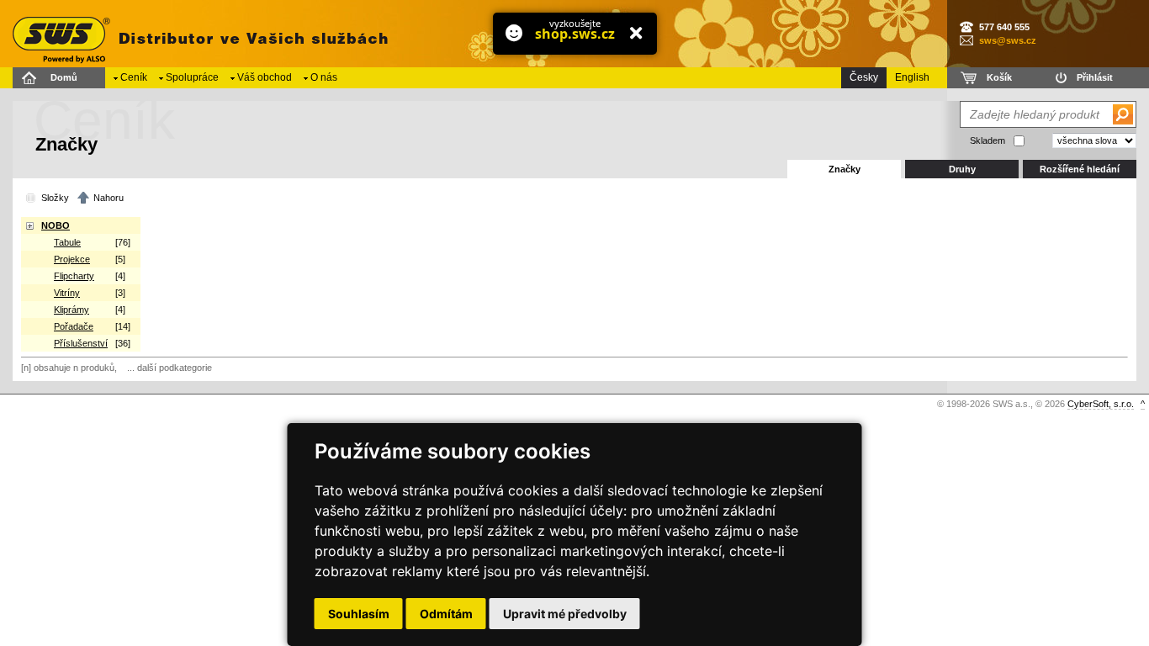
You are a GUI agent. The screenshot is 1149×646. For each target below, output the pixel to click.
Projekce (72, 259)
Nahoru (108, 198)
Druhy (962, 169)
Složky (55, 198)
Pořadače (73, 326)
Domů (63, 77)
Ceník (133, 77)
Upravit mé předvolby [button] (565, 613)
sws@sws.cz (1007, 40)
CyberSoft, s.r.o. (1100, 404)
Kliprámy (71, 309)
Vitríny (67, 293)
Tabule (67, 242)
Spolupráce (192, 77)
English (912, 77)
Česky (864, 77)
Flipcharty (74, 276)
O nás (323, 77)
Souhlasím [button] (358, 613)
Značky (844, 169)
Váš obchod (264, 77)
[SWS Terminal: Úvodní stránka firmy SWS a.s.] (197, 33)
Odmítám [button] (446, 613)
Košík (999, 77)
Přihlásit (1095, 77)
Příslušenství (81, 343)
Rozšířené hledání (1080, 169)
